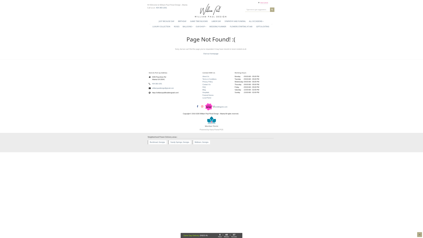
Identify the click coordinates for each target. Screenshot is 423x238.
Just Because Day (166, 21)
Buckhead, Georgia (157, 142)
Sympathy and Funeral (235, 21)
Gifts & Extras (262, 26)
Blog (204, 90)
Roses (176, 26)
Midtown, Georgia (201, 142)
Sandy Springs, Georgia (179, 142)
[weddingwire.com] (220, 107)
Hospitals (205, 92)
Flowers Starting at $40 (241, 26)
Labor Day (216, 21)
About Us (205, 76)
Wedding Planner (217, 26)
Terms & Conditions (209, 79)
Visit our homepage (210, 54)
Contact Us (206, 84)
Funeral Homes (208, 95)
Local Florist (206, 98)
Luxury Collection (161, 26)
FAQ (204, 87)
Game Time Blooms (199, 21)
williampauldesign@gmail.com (163, 88)
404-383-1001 (161, 8)
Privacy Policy (207, 82)
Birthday (182, 21)
